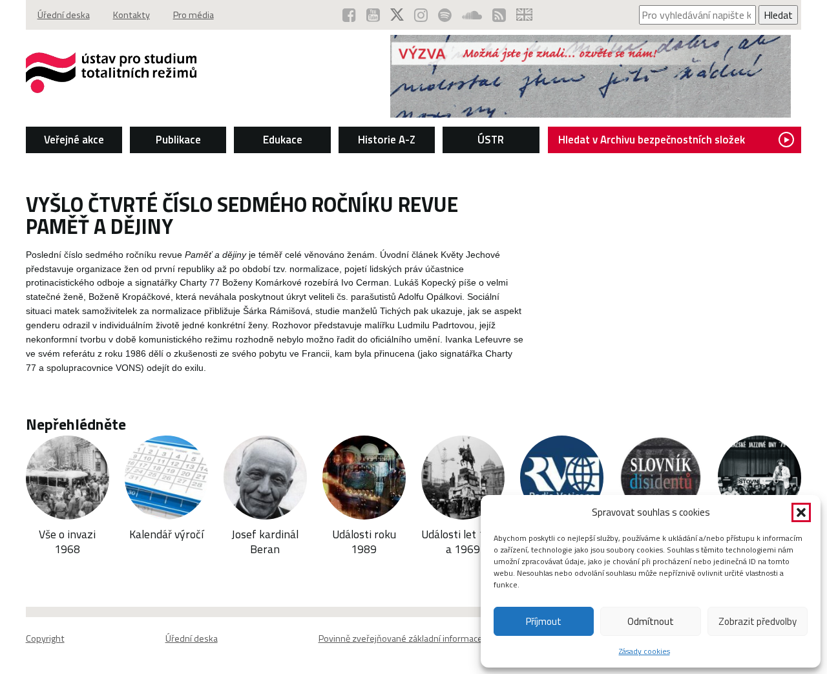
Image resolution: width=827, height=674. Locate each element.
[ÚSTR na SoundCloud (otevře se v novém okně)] (472, 15)
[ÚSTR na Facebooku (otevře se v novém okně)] (349, 15)
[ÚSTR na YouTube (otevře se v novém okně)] (373, 15)
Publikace (178, 139)
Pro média (193, 15)
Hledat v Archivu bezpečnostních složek (651, 139)
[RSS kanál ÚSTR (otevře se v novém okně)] (499, 15)
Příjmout (543, 621)
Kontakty (131, 15)
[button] (801, 512)
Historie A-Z (386, 139)
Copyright (45, 638)
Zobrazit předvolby (757, 621)
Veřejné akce (74, 139)
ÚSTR (490, 139)
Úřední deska (63, 15)
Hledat (778, 15)
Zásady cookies (644, 651)
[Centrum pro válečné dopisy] (590, 113)
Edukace (282, 139)
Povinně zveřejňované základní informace (401, 638)
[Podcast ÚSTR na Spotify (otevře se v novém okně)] (445, 15)
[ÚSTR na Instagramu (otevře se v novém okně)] (421, 15)
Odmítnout (650, 621)
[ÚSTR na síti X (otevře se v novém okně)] (397, 15)
